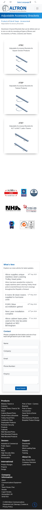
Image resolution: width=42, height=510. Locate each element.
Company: (7, 351)
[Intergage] (35, 504)
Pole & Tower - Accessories (19, 21)
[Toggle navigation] (37, 8)
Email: (6, 359)
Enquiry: (7, 374)
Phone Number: (9, 366)
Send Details (21, 388)
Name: (6, 343)
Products (4, 21)
